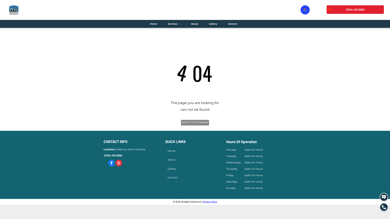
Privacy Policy (210, 201)
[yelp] (118, 163)
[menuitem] (153, 24)
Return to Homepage (195, 122)
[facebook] (111, 163)
